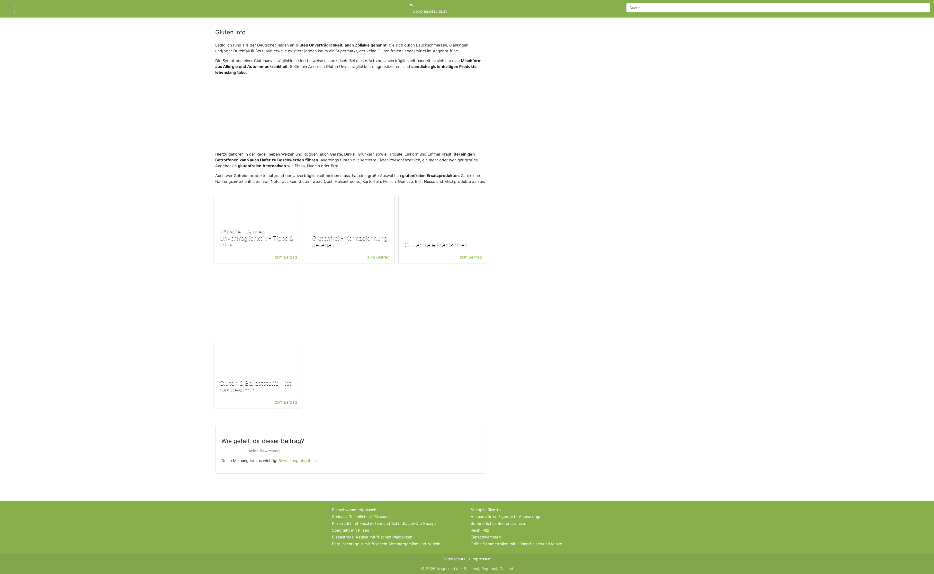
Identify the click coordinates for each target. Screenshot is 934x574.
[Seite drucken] (22, 8)
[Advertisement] (350, 113)
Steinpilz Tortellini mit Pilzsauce (361, 516)
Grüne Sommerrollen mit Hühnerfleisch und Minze (516, 543)
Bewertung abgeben (297, 460)
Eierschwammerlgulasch (354, 509)
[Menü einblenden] (9, 8)
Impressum (482, 558)
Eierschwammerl (486, 537)
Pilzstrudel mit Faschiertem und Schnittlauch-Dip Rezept (384, 523)
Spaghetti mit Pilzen (350, 530)
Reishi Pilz (480, 530)
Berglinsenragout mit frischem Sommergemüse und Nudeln (386, 543)
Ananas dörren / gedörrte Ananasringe (506, 516)
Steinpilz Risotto (486, 509)
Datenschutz (454, 558)
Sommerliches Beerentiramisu (498, 523)
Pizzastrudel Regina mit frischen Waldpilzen (372, 537)
